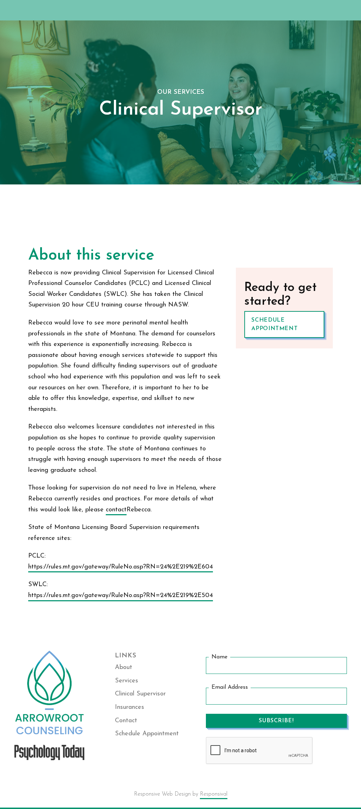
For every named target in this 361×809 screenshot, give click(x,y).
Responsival (213, 794)
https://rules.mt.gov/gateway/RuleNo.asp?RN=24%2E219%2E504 (120, 595)
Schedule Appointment (274, 324)
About (123, 667)
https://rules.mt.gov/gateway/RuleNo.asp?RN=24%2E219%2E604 (120, 567)
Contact (126, 721)
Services (126, 681)
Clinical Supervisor (140, 694)
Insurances (129, 707)
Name (219, 657)
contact (116, 510)
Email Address (230, 688)
